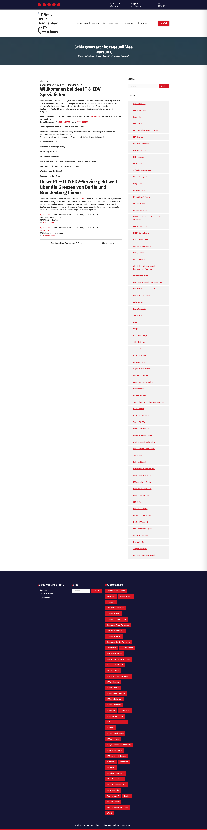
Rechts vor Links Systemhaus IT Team (66, 243)
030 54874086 (65, 122)
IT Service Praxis (139, 395)
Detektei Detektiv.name (142, 435)
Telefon (127, 796)
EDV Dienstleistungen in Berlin (145, 130)
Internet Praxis (113, 671)
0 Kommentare (108, 243)
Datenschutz (129, 23)
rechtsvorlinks (113, 790)
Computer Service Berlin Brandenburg (61, 85)
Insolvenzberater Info (142, 489)
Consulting (111, 648)
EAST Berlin (138, 124)
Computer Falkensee (115, 608)
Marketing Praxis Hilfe (142, 246)
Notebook (111, 767)
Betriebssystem (139, 110)
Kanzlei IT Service (140, 509)
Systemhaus (138, 117)
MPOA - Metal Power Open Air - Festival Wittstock (149, 218)
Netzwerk (111, 762)
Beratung (111, 596)
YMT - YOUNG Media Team (144, 449)
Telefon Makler (139, 349)
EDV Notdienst (127, 648)
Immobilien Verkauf (141, 495)
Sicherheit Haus (139, 342)
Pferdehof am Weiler (141, 296)
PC (83, 199)
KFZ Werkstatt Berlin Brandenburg (147, 282)
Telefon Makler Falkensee (117, 807)
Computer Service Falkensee (118, 642)
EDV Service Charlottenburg (118, 659)
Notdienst (95, 116)
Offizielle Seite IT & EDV (142, 170)
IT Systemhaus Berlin (142, 482)
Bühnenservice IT (140, 210)
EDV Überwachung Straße (144, 529)
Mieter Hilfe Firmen (141, 429)
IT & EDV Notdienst (141, 144)
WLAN (109, 813)
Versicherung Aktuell (142, 475)
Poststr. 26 (44, 230)
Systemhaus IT (139, 104)
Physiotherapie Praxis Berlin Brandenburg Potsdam (144, 267)
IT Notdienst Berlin (115, 716)
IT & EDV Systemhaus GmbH (118, 676)
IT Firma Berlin (113, 688)
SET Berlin (137, 502)
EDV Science (138, 137)
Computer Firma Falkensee (118, 625)
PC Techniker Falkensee (116, 785)
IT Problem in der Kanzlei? (144, 469)
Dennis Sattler (139, 542)
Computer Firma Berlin (116, 619)
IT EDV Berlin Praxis (141, 233)
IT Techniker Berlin (115, 750)
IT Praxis (110, 728)
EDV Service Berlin (114, 653)
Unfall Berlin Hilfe (140, 239)
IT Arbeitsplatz (139, 389)
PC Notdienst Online (141, 197)
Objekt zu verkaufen (141, 369)
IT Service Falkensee (115, 733)
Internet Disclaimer (141, 415)
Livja (135, 322)
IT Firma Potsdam (114, 705)
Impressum (113, 23)
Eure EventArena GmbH (143, 382)
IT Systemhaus (139, 184)
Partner (143, 23)
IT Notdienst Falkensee (116, 722)
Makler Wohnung (140, 375)
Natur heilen (138, 409)
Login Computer (140, 309)
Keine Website (139, 302)
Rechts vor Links (98, 23)
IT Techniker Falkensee (116, 756)
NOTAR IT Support (140, 522)
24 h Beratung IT (140, 190)
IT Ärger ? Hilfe (139, 253)
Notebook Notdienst (115, 773)
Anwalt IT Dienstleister (142, 515)
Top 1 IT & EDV (139, 422)
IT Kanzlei (111, 710)
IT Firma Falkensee (115, 699)
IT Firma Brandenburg (116, 693)
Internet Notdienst (115, 665)
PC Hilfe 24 (137, 163)
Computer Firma (113, 614)
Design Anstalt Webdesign (144, 442)
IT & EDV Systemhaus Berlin (144, 289)
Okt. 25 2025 (44, 81)
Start (80, 56)
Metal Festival (139, 260)
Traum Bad (137, 315)
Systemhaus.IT (46, 215)
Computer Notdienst (115, 631)
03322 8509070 (83, 122)
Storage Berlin (139, 203)
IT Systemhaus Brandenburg (119, 745)
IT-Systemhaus (82, 23)
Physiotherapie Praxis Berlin (144, 555)
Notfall (164, 23)
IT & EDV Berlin (139, 150)
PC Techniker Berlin (115, 779)
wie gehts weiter (140, 549)
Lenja (135, 329)
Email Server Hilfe (140, 275)
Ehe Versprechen (140, 226)
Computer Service (114, 636)
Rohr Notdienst (139, 462)
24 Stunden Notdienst (116, 591)
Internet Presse (139, 355)
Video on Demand (140, 535)
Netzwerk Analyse (140, 335)
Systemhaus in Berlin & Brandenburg (148, 402)
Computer (44, 590)
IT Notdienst (138, 157)
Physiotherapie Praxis (142, 177)
